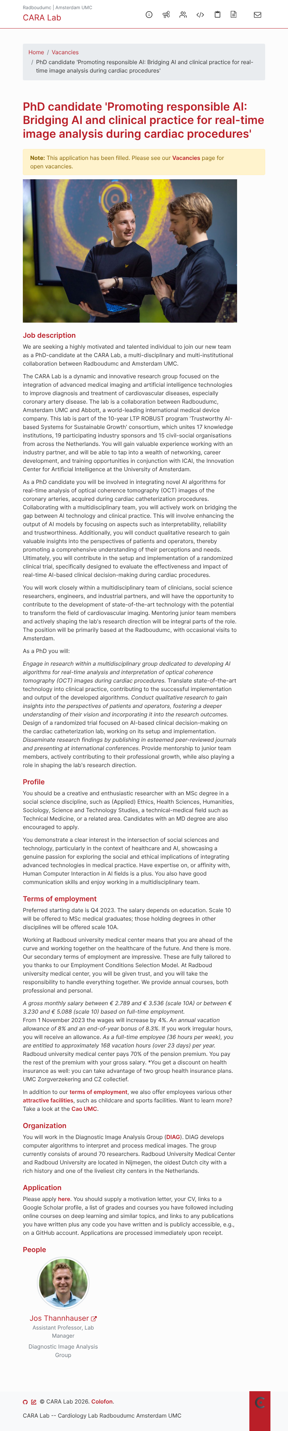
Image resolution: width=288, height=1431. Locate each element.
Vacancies (65, 52)
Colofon (102, 1401)
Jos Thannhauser (60, 1318)
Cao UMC (84, 1108)
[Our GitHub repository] (25, 1401)
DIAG (173, 1136)
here (64, 1198)
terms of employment (98, 1091)
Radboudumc (37, 8)
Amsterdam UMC (73, 8)
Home (36, 52)
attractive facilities (48, 1100)
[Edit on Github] (34, 1401)
